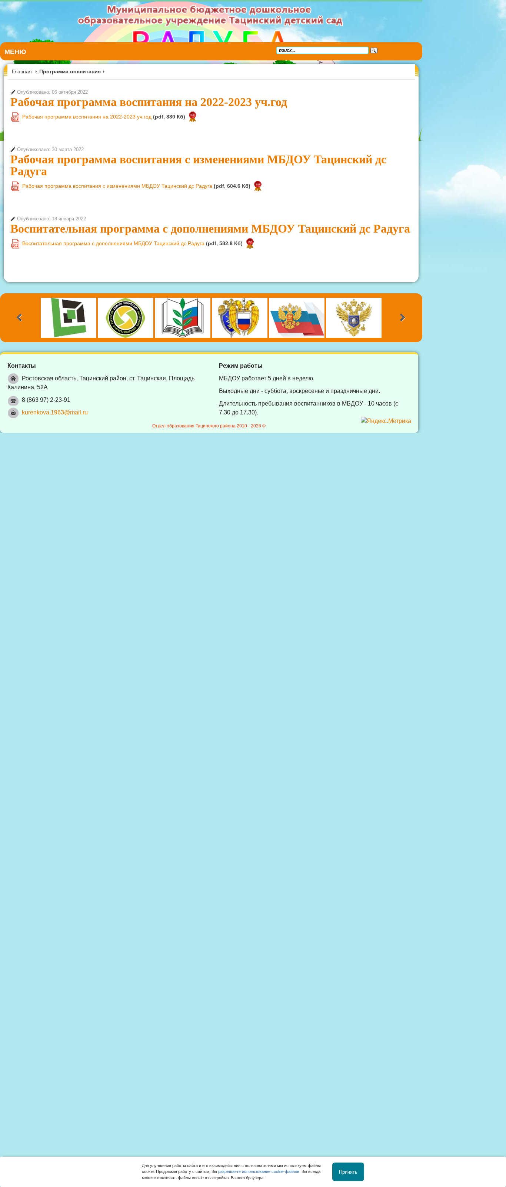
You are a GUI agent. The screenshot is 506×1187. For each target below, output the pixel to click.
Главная (22, 71)
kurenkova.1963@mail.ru (55, 392)
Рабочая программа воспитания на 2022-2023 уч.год (148, 102)
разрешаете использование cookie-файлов (258, 1171)
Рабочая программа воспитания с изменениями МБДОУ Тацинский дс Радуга (218, 159)
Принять (348, 1171)
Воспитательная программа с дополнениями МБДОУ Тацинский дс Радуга (210, 216)
